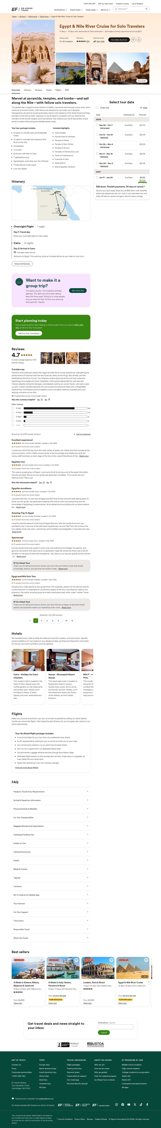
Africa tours (32, 16)
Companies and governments (134, 1083)
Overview (16, 90)
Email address (106, 1023)
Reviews (38, 90)
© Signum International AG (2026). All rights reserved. (129, 1119)
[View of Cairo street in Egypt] (96, 69)
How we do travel (101, 1068)
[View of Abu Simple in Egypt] (13, 21)
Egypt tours (44, 16)
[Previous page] (30, 620)
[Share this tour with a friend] (138, 39)
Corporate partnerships (22, 1072)
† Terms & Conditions (65, 1119)
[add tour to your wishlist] (133, 39)
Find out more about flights (26, 767)
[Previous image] (37, 976)
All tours (22, 16)
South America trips (47, 1072)
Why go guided (100, 1072)
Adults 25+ (126, 1076)
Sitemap (90, 1119)
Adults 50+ (126, 1079)
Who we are (99, 1064)
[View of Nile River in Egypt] (57, 54)
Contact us (16, 1064)
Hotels (49, 90)
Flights (58, 90)
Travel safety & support (77, 1076)
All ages (125, 1087)
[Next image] (42, 976)
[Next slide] (90, 676)
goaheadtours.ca (46, 1098)
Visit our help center (105, 3)
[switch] (41, 960)
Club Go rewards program (105, 1076)
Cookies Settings (101, 1119)
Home (14, 16)
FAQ (67, 90)
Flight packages (73, 1064)
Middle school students (132, 1064)
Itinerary (27, 90)
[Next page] (72, 620)
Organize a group (122, 3)
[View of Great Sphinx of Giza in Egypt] (128, 69)
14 (66, 620)
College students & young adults (135, 1072)
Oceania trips (45, 1083)
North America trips (47, 1068)
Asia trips (43, 1079)
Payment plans (73, 1072)
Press (14, 1068)
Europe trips (44, 1064)
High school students (131, 1068)
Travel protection (74, 1068)
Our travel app (73, 1079)
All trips (42, 1087)
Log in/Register (137, 3)
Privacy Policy (79, 1119)
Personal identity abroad (77, 1083)
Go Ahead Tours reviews (104, 1079)
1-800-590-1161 (18, 1076)
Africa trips (44, 1076)
